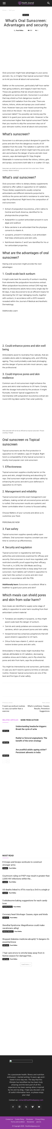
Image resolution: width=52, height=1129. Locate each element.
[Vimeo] (32, 1107)
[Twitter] (20, 35)
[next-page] (7, 761)
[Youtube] (39, 1107)
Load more (25, 964)
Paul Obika (19, 30)
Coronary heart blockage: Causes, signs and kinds (25, 914)
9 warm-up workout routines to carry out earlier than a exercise (13, 708)
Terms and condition (18, 1122)
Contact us (9, 1119)
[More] (37, 35)
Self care (12, 10)
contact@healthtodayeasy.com (31, 1100)
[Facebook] (14, 35)
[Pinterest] (25, 35)
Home (4, 10)
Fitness (5, 868)
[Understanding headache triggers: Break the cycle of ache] (8, 728)
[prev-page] (3, 761)
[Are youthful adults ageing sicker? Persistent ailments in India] (8, 752)
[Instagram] (19, 1106)
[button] (4, 3)
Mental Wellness (8, 931)
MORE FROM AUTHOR (29, 720)
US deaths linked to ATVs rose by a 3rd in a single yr (26, 889)
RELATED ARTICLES (10, 720)
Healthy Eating (7, 907)
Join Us (39, 1122)
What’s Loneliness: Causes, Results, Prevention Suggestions (39, 708)
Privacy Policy (40, 1119)
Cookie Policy (19, 1119)
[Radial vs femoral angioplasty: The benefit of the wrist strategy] (8, 740)
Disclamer (29, 1119)
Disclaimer (30, 1122)
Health (5, 882)
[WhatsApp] (31, 35)
